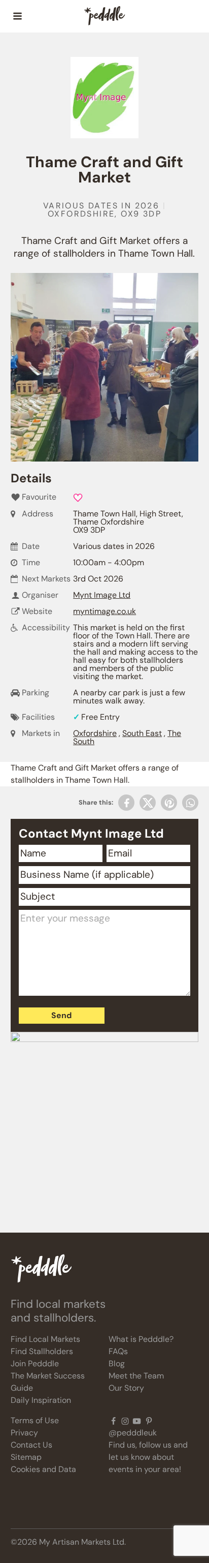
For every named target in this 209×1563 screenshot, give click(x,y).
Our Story (126, 1388)
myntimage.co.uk (104, 611)
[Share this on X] (148, 802)
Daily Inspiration (41, 1400)
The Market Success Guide (48, 1381)
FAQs (118, 1351)
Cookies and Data (43, 1469)
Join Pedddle (35, 1363)
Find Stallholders (42, 1351)
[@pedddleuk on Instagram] (125, 1421)
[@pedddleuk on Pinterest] (149, 1421)
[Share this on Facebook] (126, 802)
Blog (117, 1363)
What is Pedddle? (141, 1339)
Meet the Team (136, 1375)
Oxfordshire (95, 733)
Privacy (24, 1432)
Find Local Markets (45, 1339)
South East (142, 733)
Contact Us (31, 1444)
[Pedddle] (104, 16)
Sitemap (26, 1457)
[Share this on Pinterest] (169, 802)
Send (61, 1015)
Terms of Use (35, 1420)
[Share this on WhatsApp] (190, 802)
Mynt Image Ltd (101, 595)
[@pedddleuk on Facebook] (113, 1421)
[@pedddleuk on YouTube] (137, 1421)
